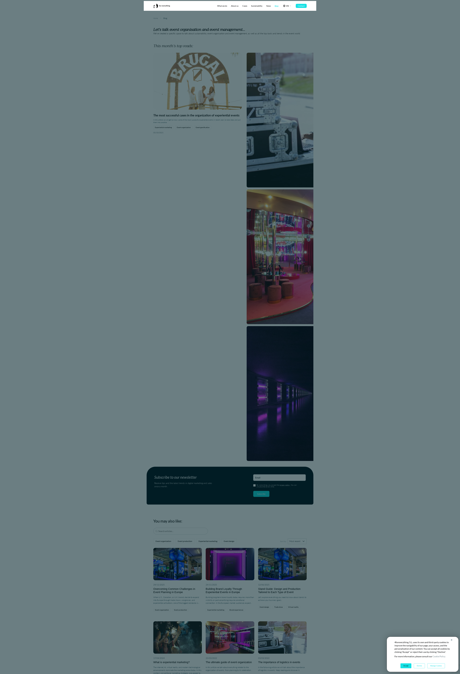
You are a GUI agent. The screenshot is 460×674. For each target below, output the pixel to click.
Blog (276, 6)
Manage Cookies (436, 666)
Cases (244, 6)
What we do (222, 6)
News (268, 6)
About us (235, 6)
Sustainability (256, 6)
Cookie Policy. (439, 656)
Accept (405, 666)
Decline (419, 666)
